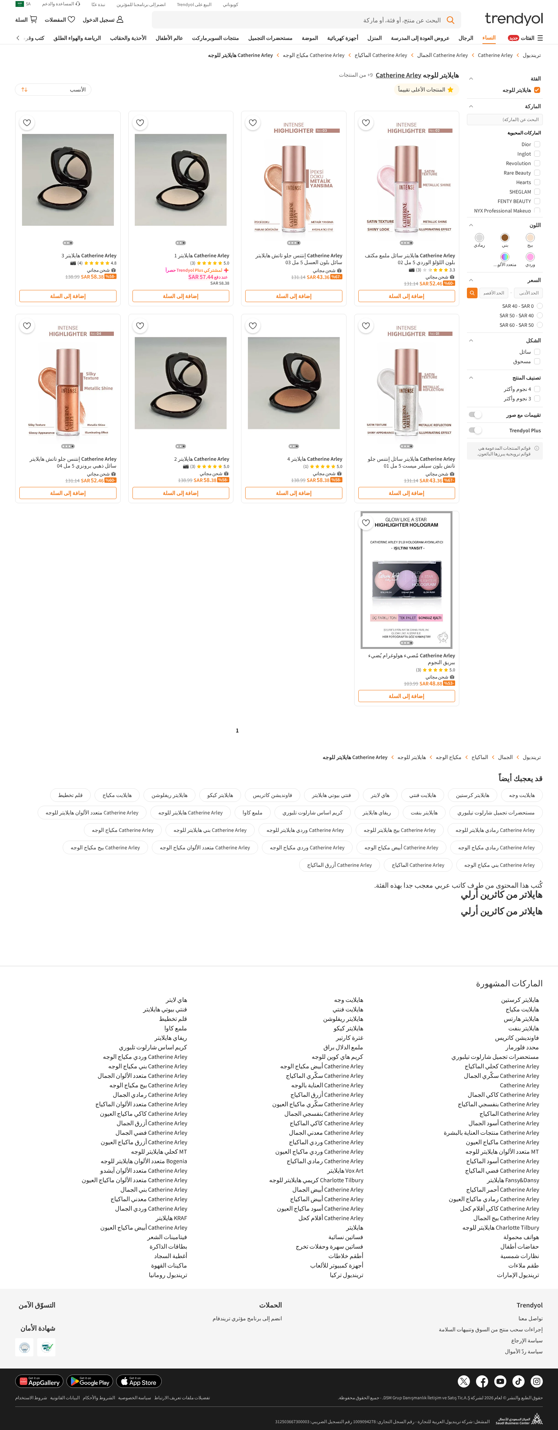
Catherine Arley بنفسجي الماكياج (498, 1104)
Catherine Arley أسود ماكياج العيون (320, 1208)
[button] (505, 78)
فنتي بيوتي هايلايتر (331, 795)
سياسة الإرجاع (527, 1340)
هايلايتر (354, 1227)
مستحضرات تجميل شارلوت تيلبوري (496, 812)
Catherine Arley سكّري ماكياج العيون (317, 1104)
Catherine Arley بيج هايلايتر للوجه (400, 830)
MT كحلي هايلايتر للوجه (159, 1151)
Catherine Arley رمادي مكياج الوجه (496, 847)
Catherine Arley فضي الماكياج (502, 1170)
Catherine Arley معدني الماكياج (148, 1199)
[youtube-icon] (500, 1381)
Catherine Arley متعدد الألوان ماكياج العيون (134, 1180)
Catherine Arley (495, 55)
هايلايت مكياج (117, 795)
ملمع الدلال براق (343, 1047)
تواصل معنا (531, 1318)
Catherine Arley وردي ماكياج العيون (319, 1151)
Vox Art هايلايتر (345, 1170)
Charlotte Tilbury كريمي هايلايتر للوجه (316, 1180)
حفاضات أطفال (519, 1246)
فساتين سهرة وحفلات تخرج (329, 1246)
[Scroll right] (23, 38)
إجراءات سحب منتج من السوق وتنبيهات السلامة (491, 1329)
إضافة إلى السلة (406, 296)
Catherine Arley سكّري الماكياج (324, 1075)
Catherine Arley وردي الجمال (151, 1208)
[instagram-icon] (537, 1381)
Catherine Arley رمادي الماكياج (325, 1161)
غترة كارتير (349, 1037)
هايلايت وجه (522, 795)
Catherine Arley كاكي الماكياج (326, 1123)
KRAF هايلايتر (171, 1218)
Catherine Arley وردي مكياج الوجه (307, 847)
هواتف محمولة (521, 1237)
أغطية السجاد (170, 1256)
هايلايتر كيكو (220, 795)
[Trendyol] (514, 20)
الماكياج (479, 757)
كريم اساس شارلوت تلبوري (312, 812)
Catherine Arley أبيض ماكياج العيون (143, 1227)
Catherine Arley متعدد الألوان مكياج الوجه (205, 847)
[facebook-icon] (482, 1381)
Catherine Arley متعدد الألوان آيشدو (143, 1170)
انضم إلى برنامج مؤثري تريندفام (247, 1318)
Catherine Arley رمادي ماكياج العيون (494, 1199)
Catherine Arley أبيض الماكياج (326, 1199)
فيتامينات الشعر (167, 1237)
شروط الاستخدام (31, 1397)
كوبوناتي (230, 4)
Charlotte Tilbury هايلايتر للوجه (500, 1227)
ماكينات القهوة (169, 1265)
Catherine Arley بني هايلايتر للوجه (210, 830)
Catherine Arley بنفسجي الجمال (323, 1113)
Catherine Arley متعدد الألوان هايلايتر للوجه (92, 812)
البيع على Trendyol (194, 4)
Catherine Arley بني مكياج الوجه (499, 864)
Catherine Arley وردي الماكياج (326, 1142)
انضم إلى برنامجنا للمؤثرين (141, 4)
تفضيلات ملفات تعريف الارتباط (182, 1397)
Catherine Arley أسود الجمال (503, 1123)
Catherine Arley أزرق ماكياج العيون (144, 1142)
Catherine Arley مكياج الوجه (314, 55)
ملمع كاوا (253, 812)
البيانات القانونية (65, 1397)
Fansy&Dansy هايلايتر (513, 1180)
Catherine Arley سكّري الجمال (501, 1075)
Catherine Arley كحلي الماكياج (502, 1066)
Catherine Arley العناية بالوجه (327, 1085)
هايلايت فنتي (422, 795)
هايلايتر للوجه (411, 757)
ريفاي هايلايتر (377, 812)
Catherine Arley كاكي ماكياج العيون (143, 1113)
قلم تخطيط (70, 795)
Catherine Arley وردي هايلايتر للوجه (305, 830)
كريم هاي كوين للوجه (337, 1056)
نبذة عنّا (98, 4)
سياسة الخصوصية (134, 1397)
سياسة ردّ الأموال (524, 1351)
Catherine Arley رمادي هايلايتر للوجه (495, 830)
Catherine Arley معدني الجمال (326, 1132)
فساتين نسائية (345, 1237)
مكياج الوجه (449, 757)
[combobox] (53, 89)
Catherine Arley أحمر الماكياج (502, 1189)
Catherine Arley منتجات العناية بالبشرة (491, 1132)
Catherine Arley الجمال (442, 55)
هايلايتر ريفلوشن (169, 795)
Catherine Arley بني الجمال (153, 1189)
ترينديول (532, 55)
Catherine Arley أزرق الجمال (152, 1123)
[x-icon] (464, 1381)
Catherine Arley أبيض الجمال (327, 1189)
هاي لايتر (380, 795)
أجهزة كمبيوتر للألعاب (336, 1265)
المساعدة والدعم (58, 3)
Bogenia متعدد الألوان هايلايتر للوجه (144, 1161)
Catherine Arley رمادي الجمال (150, 1094)
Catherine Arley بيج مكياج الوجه (105, 847)
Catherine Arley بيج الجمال (506, 1218)
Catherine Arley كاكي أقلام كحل (499, 1208)
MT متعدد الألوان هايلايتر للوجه (502, 1151)
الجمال (505, 757)
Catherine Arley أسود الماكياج (502, 1161)
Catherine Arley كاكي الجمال (503, 1094)
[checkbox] (530, 240)
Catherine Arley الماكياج (381, 55)
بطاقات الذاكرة (168, 1246)
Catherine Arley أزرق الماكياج (339, 864)
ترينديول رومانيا (168, 1275)
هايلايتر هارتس (521, 1018)
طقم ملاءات (523, 1265)
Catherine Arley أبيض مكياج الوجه (401, 847)
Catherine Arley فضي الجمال (151, 1132)
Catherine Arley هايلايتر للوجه (190, 812)
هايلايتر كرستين (472, 795)
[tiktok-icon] (518, 1381)
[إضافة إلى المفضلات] (366, 122)
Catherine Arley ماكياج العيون (502, 1142)
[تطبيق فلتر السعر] (472, 293)
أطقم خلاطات (345, 1256)
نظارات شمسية (519, 1256)
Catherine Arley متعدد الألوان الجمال (142, 1075)
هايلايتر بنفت (424, 812)
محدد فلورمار (522, 1047)
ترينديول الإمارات (518, 1275)
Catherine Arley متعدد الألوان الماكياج (141, 1104)
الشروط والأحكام (99, 1397)
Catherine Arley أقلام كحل (330, 1218)
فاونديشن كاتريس (272, 795)
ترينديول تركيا (346, 1275)
